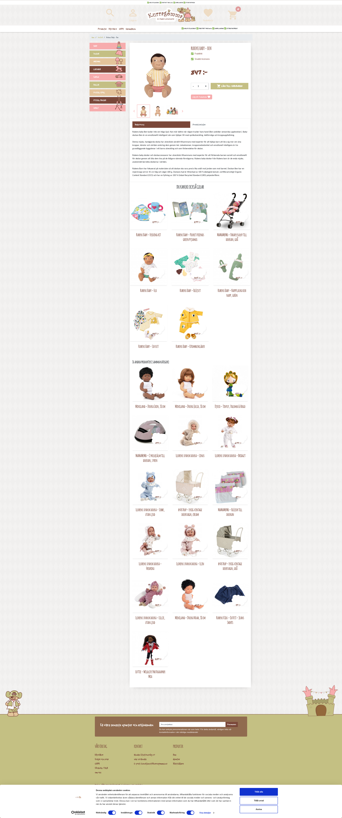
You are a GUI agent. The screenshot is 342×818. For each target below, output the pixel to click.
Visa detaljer (205, 813)
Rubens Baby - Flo (148, 290)
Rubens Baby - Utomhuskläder (190, 346)
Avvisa (259, 809)
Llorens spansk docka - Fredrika (150, 566)
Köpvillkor (99, 754)
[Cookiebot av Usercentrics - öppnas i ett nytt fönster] (78, 813)
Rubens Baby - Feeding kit (148, 234)
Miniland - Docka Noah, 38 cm (190, 617)
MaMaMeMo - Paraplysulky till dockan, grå (232, 237)
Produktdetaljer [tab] (199, 124)
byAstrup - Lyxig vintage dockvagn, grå (230, 566)
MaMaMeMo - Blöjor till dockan (230, 512)
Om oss (98, 772)
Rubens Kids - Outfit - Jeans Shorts (230, 620)
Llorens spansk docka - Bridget (230, 455)
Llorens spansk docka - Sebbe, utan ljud (150, 512)
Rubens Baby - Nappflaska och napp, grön (232, 293)
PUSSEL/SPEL (99, 92)
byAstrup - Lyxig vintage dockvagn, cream (190, 512)
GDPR (97, 763)
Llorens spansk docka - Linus (190, 455)
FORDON (96, 77)
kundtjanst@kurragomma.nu (154, 763)
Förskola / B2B (101, 768)
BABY (95, 46)
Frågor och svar (102, 759)
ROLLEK (96, 85)
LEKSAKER (97, 69)
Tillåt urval (259, 800)
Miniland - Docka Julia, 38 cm (190, 406)
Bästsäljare (178, 763)
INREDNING (97, 61)
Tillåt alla (259, 792)
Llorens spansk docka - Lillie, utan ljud (150, 620)
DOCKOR (96, 54)
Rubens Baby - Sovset (148, 346)
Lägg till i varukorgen (229, 86)
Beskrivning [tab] (139, 124)
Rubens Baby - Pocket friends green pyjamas (190, 237)
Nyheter (176, 759)
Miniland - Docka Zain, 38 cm (150, 406)
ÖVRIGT (96, 108)
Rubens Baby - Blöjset (190, 290)
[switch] (138, 813)
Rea (174, 754)
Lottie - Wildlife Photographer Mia (150, 674)
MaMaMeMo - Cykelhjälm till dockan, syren (150, 458)
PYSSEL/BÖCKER (100, 100)
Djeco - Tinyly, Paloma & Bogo (230, 406)
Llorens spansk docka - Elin (190, 563)
